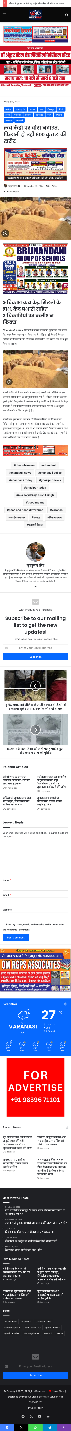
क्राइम (32, 109)
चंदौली (61, 109)
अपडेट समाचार (17, 517)
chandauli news (20, 472)
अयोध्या (18, 101)
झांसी (8, 114)
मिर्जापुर (28, 114)
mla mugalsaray (31, 1333)
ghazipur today (36, 487)
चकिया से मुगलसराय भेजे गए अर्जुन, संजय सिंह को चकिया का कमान (36, 3)
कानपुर (37, 517)
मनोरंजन (17, 114)
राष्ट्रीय (59, 114)
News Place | (59, 1391)
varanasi (57, 510)
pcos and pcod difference (26, 510)
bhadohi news (25, 465)
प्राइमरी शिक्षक (36, 525)
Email (7, 895)
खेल (41, 109)
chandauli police (51, 472)
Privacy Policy (35, 1407)
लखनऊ (60, 1333)
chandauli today (21, 480)
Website (7, 909)
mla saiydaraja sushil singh (36, 495)
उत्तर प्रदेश (20, 109)
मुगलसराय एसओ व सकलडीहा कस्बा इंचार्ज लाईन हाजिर (49, 801)
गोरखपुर (50, 109)
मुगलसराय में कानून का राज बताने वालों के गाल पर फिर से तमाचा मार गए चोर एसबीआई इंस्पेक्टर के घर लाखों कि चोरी (52, 1167)
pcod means (36, 502)
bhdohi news (10, 1321)
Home (9, 101)
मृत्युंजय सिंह (12, 186)
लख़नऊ (9, 120)
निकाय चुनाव (55, 517)
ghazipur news (51, 480)
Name (7, 880)
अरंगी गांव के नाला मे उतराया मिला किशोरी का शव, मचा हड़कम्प (16, 780)
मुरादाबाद (39, 114)
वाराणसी (19, 120)
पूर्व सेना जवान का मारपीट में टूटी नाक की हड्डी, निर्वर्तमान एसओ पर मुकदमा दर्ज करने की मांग (51, 782)
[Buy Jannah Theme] (35, 33)
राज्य (49, 114)
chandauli (49, 465)
